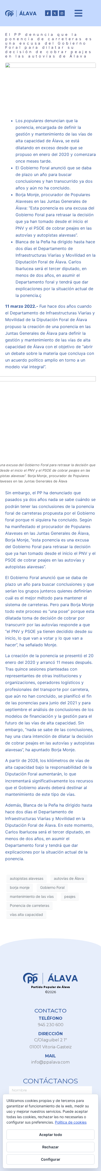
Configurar (50, 1159)
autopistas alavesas (26, 878)
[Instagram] (62, 13)
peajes (69, 896)
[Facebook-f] (48, 13)
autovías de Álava (69, 878)
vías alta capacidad (26, 914)
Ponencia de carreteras (29, 905)
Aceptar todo (50, 1134)
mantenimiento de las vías (32, 896)
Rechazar (50, 1147)
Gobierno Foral (52, 887)
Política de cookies (70, 1122)
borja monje (20, 887)
